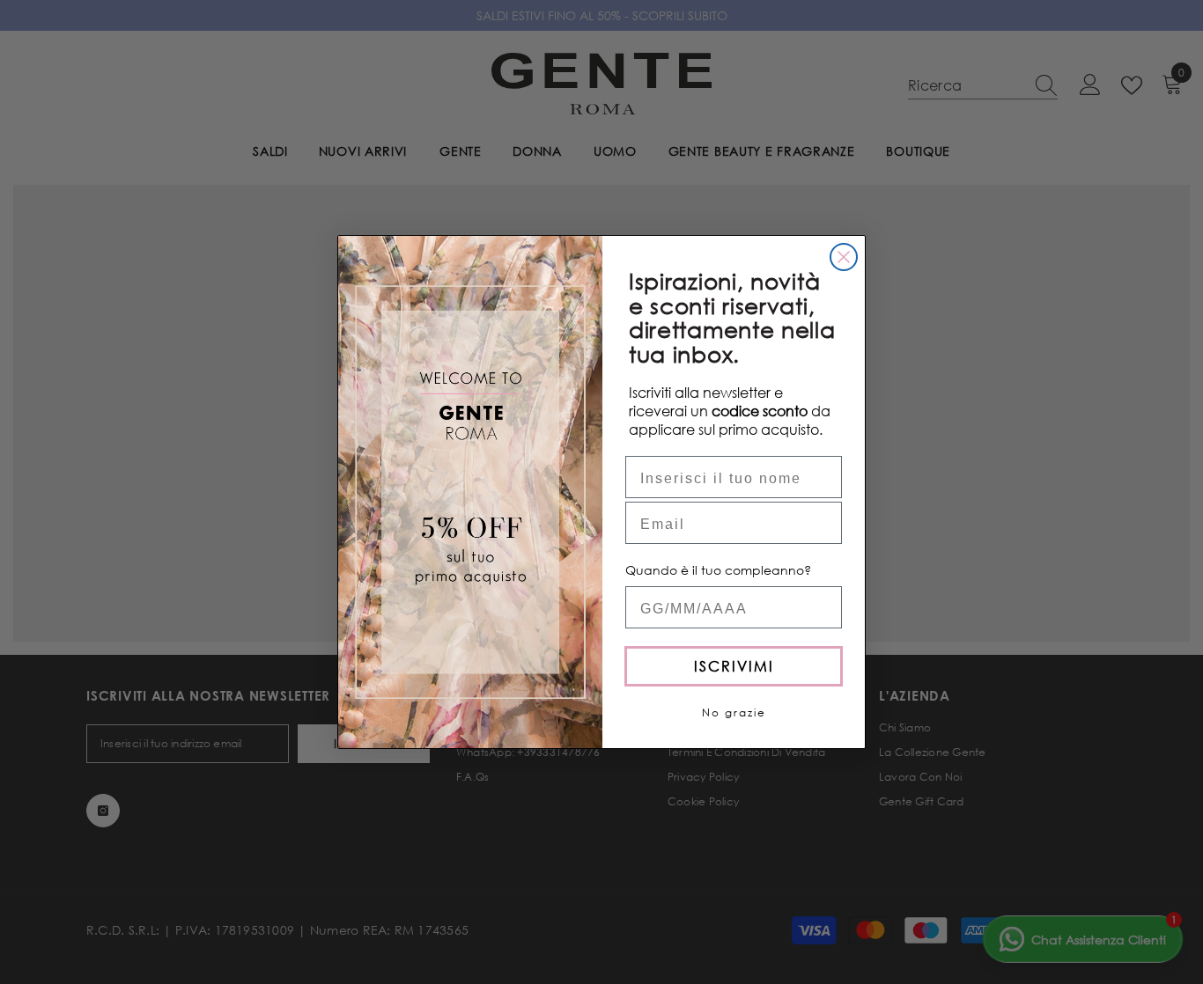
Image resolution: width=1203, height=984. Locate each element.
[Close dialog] (843, 257)
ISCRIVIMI (734, 666)
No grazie (734, 712)
